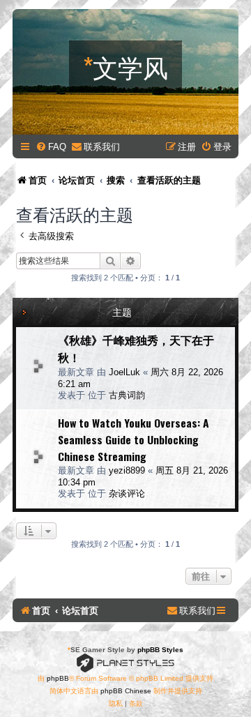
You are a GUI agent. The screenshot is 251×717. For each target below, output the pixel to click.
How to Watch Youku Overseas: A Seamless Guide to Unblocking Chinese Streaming (133, 439)
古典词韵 (127, 395)
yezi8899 (127, 470)
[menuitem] (51, 147)
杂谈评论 (127, 493)
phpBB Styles (160, 650)
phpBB (58, 678)
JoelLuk (124, 372)
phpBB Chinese (125, 691)
